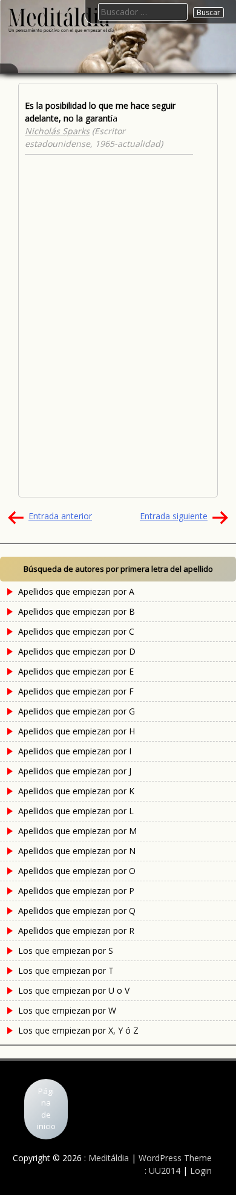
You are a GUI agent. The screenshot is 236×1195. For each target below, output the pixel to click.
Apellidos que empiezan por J (74, 771)
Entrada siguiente (174, 516)
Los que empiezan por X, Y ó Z (78, 1030)
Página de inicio (46, 1109)
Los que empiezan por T (66, 970)
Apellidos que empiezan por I (74, 751)
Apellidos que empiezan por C (76, 631)
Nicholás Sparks (57, 131)
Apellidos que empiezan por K (76, 791)
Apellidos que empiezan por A (76, 591)
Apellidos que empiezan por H (76, 731)
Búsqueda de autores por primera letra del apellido (118, 568)
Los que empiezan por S (65, 950)
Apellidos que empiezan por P (76, 890)
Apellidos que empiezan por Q (77, 910)
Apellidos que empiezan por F (76, 691)
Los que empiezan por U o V (73, 990)
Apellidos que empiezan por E (76, 671)
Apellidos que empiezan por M (77, 831)
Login (201, 1170)
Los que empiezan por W (67, 1010)
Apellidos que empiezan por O (77, 870)
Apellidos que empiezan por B (76, 611)
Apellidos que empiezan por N (77, 851)
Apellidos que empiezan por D (77, 651)
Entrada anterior (60, 516)
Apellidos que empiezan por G (76, 711)
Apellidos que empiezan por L (76, 811)
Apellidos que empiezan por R (76, 930)
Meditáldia (108, 1158)
